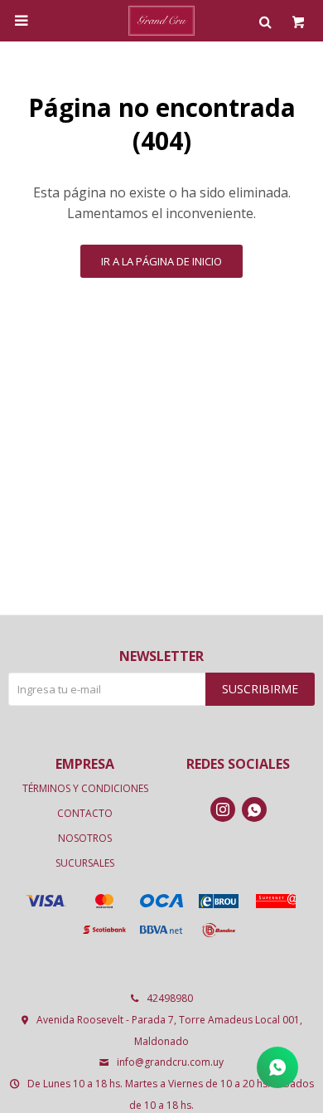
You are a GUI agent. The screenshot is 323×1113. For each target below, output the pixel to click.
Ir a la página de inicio (161, 261)
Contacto (85, 813)
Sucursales (84, 863)
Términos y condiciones (85, 788)
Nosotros (85, 838)
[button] (265, 20)
